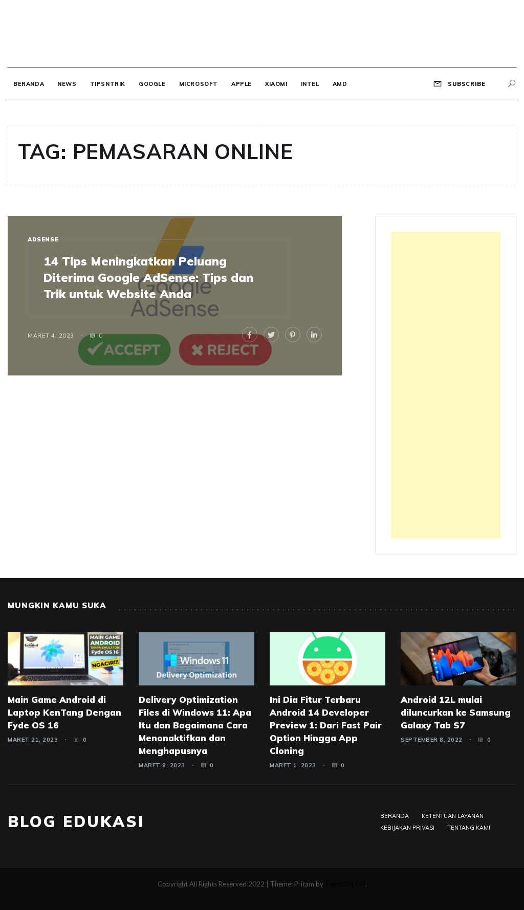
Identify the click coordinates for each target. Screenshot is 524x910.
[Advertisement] (445, 385)
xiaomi (276, 83)
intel (310, 83)
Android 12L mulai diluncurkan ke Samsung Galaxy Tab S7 (456, 712)
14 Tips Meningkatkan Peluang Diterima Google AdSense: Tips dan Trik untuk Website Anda (148, 277)
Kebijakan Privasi (407, 827)
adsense (43, 239)
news (66, 83)
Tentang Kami (468, 827)
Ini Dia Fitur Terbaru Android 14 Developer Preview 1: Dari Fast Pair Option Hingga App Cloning (326, 725)
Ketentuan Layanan (453, 815)
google (152, 83)
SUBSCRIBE (466, 83)
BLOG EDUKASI (76, 821)
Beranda (28, 83)
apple (241, 83)
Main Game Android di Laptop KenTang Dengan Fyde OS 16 (64, 712)
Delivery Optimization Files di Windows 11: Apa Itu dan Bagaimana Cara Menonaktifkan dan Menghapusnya (195, 725)
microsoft (198, 83)
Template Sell (345, 884)
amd (340, 83)
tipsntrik (107, 83)
